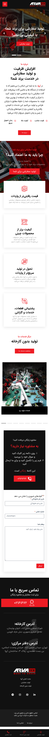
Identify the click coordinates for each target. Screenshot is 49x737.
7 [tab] (39, 423)
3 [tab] (15, 423)
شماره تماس (39, 512)
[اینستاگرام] (20, 694)
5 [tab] (27, 423)
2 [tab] (9, 423)
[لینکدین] (34, 694)
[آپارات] (27, 694)
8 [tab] (45, 423)
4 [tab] (21, 423)
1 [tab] (3, 423)
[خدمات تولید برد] (24, 384)
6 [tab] (33, 423)
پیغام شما (41, 524)
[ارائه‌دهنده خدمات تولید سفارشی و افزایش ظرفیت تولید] (38, 4)
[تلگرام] (12, 694)
